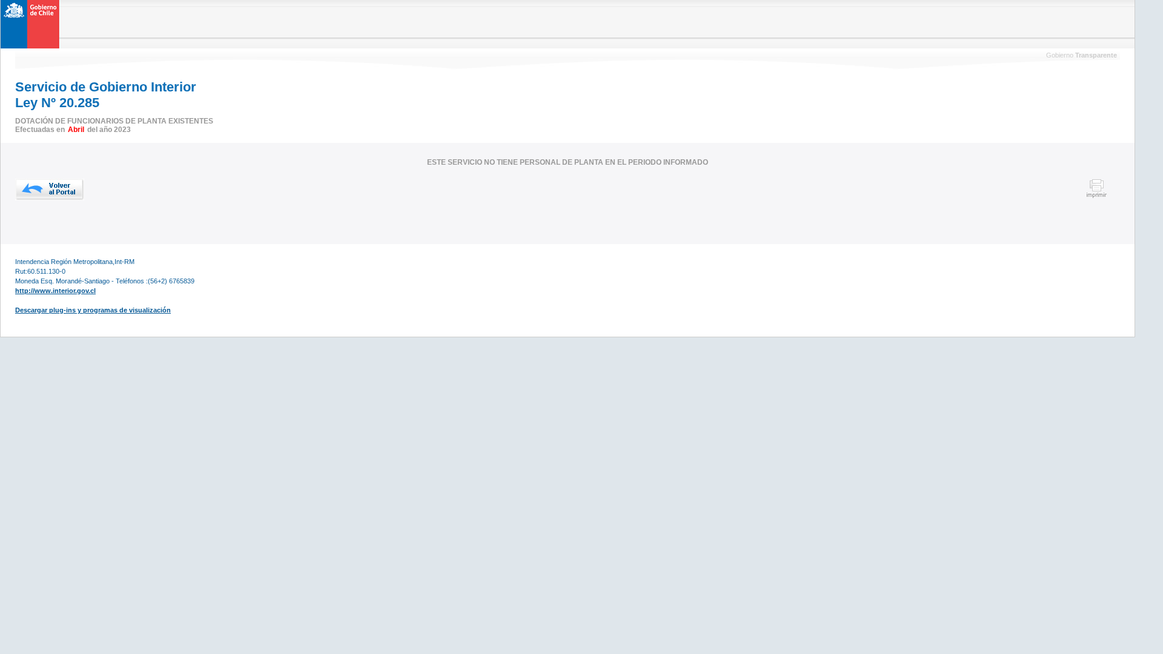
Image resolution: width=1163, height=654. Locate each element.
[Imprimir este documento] (1096, 196)
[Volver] (49, 189)
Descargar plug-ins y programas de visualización (93, 310)
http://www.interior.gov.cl (55, 290)
